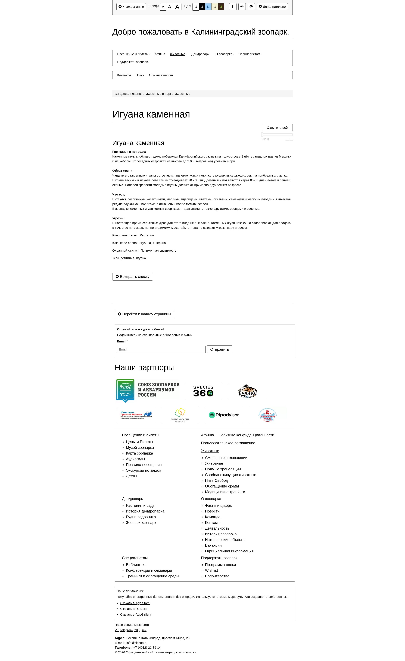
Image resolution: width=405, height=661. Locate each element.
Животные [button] (177, 54)
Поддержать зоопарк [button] (132, 62)
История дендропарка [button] (145, 511)
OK (136, 630)
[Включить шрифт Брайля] (233, 6)
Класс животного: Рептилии (133, 235)
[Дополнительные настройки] (251, 6)
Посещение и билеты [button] (132, 54)
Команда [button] (212, 517)
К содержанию (133, 6)
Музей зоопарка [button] (140, 447)
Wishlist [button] (211, 570)
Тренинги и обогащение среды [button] (152, 576)
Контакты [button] (124, 75)
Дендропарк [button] (200, 54)
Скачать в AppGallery (135, 614)
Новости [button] (212, 511)
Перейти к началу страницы (146, 314)
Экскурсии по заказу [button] (144, 470)
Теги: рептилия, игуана (129, 258)
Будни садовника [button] (141, 517)
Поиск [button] (140, 75)
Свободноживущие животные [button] (230, 475)
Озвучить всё (277, 127)
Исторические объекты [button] (225, 540)
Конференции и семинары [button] (149, 570)
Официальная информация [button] (229, 551)
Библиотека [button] (136, 565)
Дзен (142, 630)
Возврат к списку (134, 276)
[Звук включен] (242, 6)
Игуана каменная (151, 114)
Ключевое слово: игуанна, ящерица (139, 243)
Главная (136, 93)
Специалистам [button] (249, 54)
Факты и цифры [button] (219, 505)
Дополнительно (274, 6)
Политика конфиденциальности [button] (246, 435)
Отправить (219, 349)
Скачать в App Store (135, 603)
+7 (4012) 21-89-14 (147, 647)
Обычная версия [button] (161, 75)
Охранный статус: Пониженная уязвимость (144, 250)
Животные (182, 93)
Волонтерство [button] (217, 576)
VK (117, 630)
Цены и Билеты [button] (139, 442)
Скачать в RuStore (133, 608)
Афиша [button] (160, 54)
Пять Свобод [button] (216, 480)
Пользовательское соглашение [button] (228, 443)
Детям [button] (131, 476)
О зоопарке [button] (223, 54)
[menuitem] (133, 54)
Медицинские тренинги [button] (225, 492)
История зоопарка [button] (221, 534)
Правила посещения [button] (144, 464)
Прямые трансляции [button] (223, 469)
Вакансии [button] (213, 545)
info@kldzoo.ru (136, 643)
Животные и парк (158, 93)
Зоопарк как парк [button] (141, 522)
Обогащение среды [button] (222, 486)
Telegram (126, 630)
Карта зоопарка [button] (139, 453)
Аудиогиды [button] (135, 459)
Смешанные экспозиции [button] (226, 457)
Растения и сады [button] (140, 505)
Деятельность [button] (217, 528)
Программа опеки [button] (220, 565)
